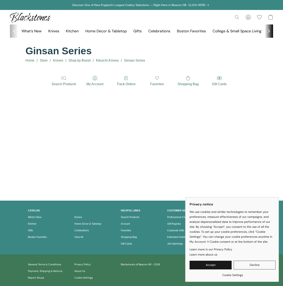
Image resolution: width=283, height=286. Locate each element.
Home (29, 60)
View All (78, 237)
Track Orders (126, 84)
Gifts (137, 31)
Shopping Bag (188, 84)
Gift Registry (174, 223)
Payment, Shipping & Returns (45, 271)
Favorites (157, 84)
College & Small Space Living (237, 31)
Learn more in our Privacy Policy (211, 249)
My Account (94, 84)
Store (44, 60)
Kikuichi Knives (107, 60)
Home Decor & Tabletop (106, 31)
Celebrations (159, 31)
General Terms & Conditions (44, 264)
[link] (199, 4)
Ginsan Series (134, 60)
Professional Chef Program (182, 217)
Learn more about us (203, 254)
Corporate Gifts (175, 230)
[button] (30, 17)
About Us (79, 271)
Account (125, 223)
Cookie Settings (83, 277)
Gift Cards (219, 84)
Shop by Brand (80, 60)
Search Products (64, 84)
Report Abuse (36, 277)
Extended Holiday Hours (181, 237)
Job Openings (175, 243)
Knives (53, 31)
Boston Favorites (191, 31)
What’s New (32, 31)
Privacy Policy (82, 264)
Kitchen (72, 31)
